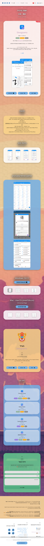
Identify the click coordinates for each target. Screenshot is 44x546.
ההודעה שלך (36, 479)
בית (26, 2)
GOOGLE (22, 367)
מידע (17, 2)
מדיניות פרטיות (21, 534)
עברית (13, 2)
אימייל (37, 475)
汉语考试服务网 (36, 511)
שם (37, 472)
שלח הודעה (21, 487)
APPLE (32, 367)
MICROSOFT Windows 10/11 (21, 282)
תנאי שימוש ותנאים (21, 535)
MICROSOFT (11, 367)
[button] (38, 155)
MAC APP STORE (21, 306)
